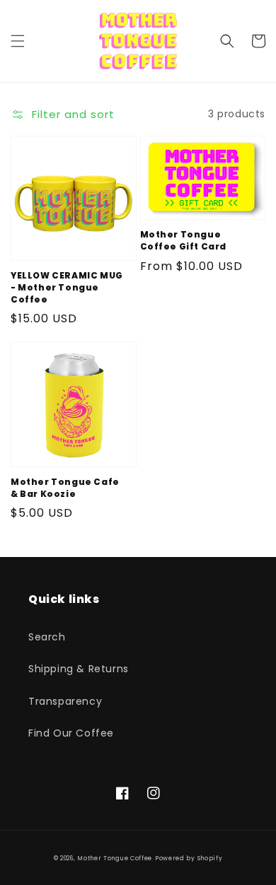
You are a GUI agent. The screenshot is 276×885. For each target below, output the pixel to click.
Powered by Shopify (189, 858)
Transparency (65, 701)
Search (47, 637)
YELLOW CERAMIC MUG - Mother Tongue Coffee (67, 287)
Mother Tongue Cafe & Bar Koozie (65, 488)
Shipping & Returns (78, 669)
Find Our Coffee (71, 733)
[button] (17, 41)
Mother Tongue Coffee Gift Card (183, 240)
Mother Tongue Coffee (114, 858)
